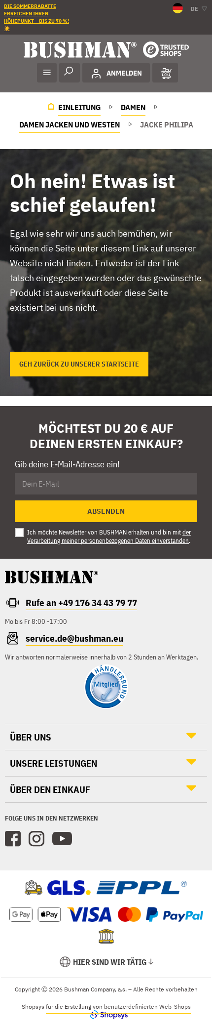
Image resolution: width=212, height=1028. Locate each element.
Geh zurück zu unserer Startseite (79, 364)
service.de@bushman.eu (74, 638)
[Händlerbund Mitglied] (106, 706)
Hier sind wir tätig (109, 962)
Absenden (106, 511)
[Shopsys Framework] (106, 1014)
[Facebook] (13, 839)
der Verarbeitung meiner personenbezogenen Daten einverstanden (109, 536)
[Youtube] (62, 839)
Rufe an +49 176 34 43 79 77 (81, 603)
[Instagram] (36, 839)
